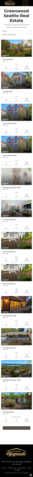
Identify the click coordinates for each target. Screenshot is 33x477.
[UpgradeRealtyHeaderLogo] (16, 452)
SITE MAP (4, 468)
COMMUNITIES (21, 468)
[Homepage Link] (10, 3)
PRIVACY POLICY (12, 468)
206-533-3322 (16, 464)
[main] (16, 225)
